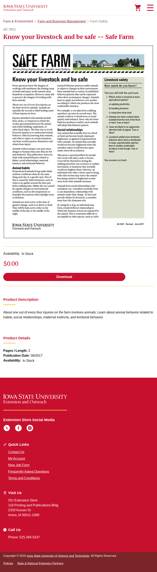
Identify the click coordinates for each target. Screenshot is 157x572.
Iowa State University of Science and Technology (58, 555)
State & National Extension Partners (40, 563)
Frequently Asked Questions (28, 471)
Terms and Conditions (24, 478)
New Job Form (18, 465)
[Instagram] (30, 428)
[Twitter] (6, 428)
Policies (8, 563)
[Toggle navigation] (150, 7)
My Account (16, 458)
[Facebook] (18, 428)
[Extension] (25, 7)
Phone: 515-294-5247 (24, 537)
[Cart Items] (137, 8)
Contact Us (16, 452)
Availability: (11, 253)
